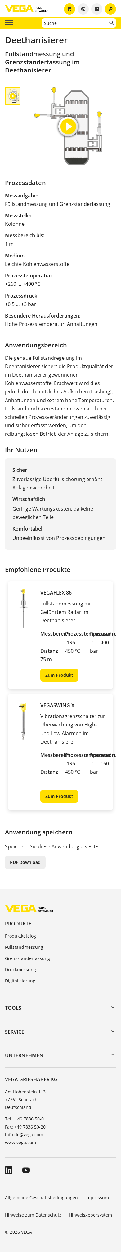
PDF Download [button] (25, 862)
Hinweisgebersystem (90, 1215)
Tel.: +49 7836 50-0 (24, 1119)
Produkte (18, 923)
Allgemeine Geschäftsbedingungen (41, 1197)
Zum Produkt (59, 675)
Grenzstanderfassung (27, 958)
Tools (13, 1007)
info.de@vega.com (24, 1135)
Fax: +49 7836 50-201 (26, 1127)
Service (14, 1031)
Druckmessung (20, 969)
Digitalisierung (20, 981)
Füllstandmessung (24, 947)
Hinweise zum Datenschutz (33, 1215)
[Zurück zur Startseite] (29, 908)
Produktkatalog (20, 936)
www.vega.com (20, 1142)
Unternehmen (24, 1055)
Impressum (97, 1197)
